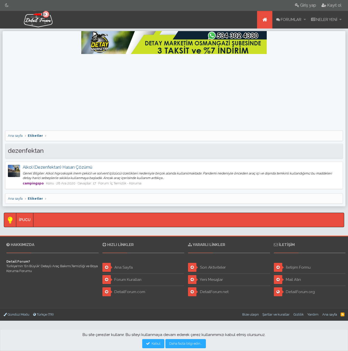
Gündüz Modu (18, 314)
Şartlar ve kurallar (276, 314)
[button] (304, 20)
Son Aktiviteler (212, 267)
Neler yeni (326, 19)
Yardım (312, 314)
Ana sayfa (264, 20)
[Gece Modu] (7, 5)
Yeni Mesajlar (211, 279)
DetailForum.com (129, 292)
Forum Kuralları (127, 279)
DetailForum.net (214, 292)
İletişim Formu (298, 267)
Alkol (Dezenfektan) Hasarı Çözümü (57, 167)
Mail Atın (293, 279)
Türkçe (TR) (45, 314)
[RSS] (342, 314)
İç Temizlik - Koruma (125, 183)
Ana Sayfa (123, 267)
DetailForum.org (300, 292)
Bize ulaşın (250, 314)
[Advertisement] (174, 92)
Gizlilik (298, 314)
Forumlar (291, 19)
